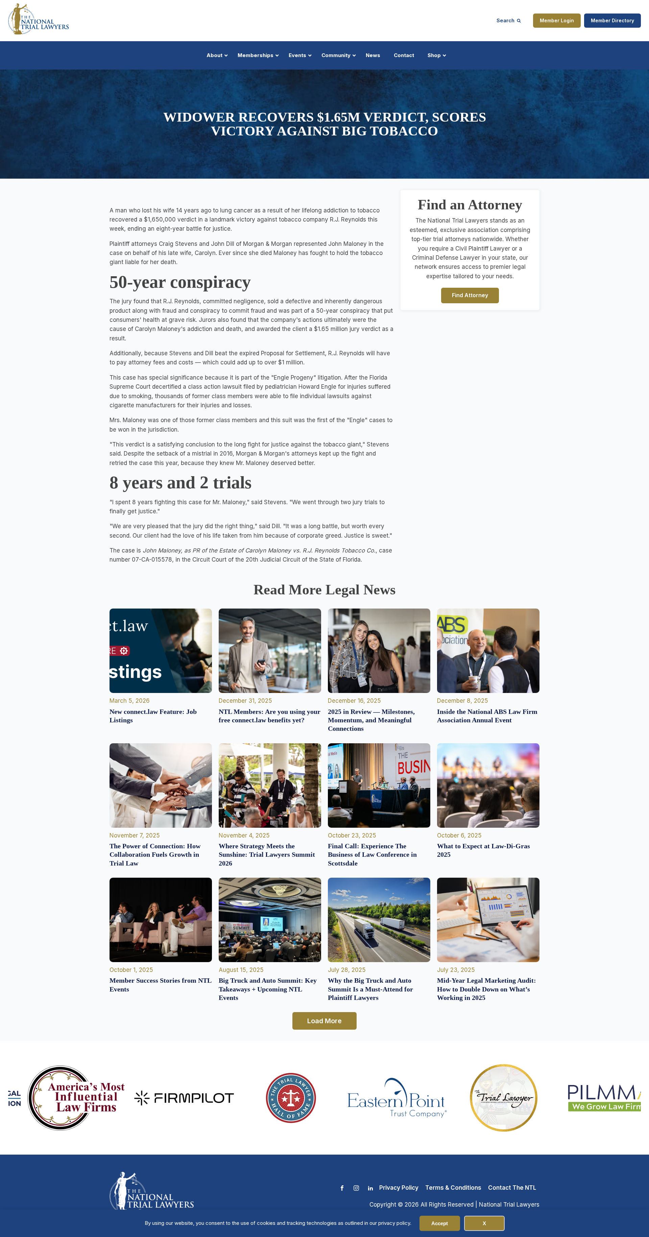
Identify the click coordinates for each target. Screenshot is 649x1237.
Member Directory (612, 20)
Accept (439, 1223)
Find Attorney (470, 295)
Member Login (557, 20)
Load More (324, 1021)
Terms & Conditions (453, 1187)
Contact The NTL (512, 1187)
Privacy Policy (398, 1187)
